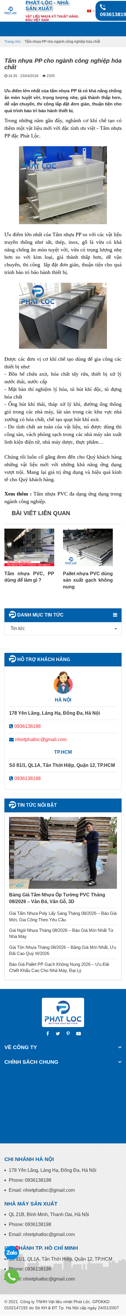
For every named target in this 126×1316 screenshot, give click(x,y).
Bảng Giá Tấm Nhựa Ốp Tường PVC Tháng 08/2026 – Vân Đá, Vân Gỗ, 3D (57, 898)
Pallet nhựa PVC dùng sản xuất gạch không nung (88, 580)
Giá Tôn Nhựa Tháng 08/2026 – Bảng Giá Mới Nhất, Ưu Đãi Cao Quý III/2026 (62, 950)
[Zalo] (11, 1253)
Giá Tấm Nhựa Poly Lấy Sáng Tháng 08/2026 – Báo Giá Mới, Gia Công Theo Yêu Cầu (63, 916)
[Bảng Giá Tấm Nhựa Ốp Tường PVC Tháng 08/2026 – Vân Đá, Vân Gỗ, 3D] (63, 852)
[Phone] (12, 1276)
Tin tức (18, 628)
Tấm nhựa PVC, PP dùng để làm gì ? (29, 577)
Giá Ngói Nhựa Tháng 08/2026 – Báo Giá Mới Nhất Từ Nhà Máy (61, 933)
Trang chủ (12, 42)
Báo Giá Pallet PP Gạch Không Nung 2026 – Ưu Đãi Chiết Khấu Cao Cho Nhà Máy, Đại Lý (59, 967)
